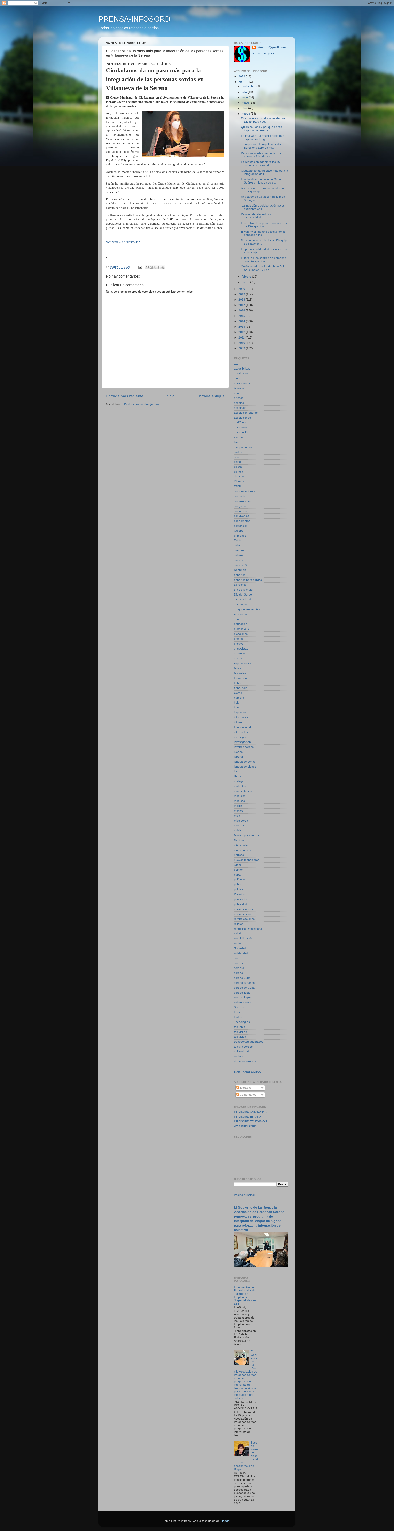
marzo (246, 113)
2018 (242, 299)
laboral (238, 756)
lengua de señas (244, 761)
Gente (238, 692)
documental (241, 604)
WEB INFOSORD (245, 1126)
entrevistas (241, 648)
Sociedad (240, 948)
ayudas (238, 437)
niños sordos (242, 850)
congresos (240, 506)
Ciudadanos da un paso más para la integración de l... (264, 172)
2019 (242, 294)
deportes (239, 574)
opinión (238, 869)
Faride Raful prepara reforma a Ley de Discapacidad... (264, 225)
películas (239, 879)
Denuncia (240, 570)
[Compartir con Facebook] (159, 267)
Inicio (170, 396)
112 (236, 363)
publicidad (240, 904)
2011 (241, 337)
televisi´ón (240, 1031)
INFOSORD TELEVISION (250, 1121)
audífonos (240, 422)
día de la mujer (243, 589)
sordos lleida (242, 992)
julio (245, 92)
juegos (238, 751)
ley (236, 771)
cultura (238, 555)
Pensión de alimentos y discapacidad (256, 216)
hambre (239, 697)
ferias (237, 668)
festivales (240, 673)
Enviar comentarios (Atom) (141, 404)
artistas (238, 397)
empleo (239, 638)
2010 (242, 342)
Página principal (244, 1194)
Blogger (225, 1520)
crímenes (240, 535)
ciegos (238, 466)
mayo (246, 102)
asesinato (240, 407)
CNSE (238, 486)
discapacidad (242, 599)
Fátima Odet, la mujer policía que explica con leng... (262, 137)
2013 (242, 326)
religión (238, 923)
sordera (239, 968)
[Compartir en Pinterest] (163, 267)
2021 (242, 81)
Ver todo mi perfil (263, 53)
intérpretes (241, 732)
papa (237, 874)
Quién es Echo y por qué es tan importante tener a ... (261, 128)
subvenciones (243, 1002)
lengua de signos (245, 766)
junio (245, 97)
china (237, 461)
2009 (242, 348)
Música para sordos (247, 835)
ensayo (238, 643)
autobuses (240, 427)
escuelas (239, 653)
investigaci (240, 737)
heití (236, 702)
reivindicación (243, 914)
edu (236, 619)
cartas (238, 452)
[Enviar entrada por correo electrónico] (140, 267)
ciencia (238, 471)
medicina (240, 796)
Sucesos (239, 1007)
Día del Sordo (243, 594)
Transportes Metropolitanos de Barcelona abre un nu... (261, 146)
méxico (238, 810)
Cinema (239, 481)
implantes (240, 712)
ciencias (239, 476)
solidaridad (241, 953)
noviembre (249, 86)
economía (240, 614)
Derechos (240, 584)
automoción (241, 432)
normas (239, 854)
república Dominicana (248, 928)
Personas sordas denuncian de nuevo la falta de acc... (261, 155)
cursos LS (240, 565)
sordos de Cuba (244, 987)
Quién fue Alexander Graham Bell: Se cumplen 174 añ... (263, 268)
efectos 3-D (241, 628)
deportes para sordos (248, 579)
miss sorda (241, 820)
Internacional (242, 727)
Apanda (239, 388)
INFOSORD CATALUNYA (250, 1111)
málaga (239, 781)
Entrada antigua (211, 396)
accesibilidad (242, 368)
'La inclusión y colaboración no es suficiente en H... (263, 207)
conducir (239, 496)
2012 (242, 332)
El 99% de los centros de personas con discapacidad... (263, 259)
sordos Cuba (242, 977)
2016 (242, 310)
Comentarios (247, 1094)
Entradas (245, 1087)
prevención (241, 899)
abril (245, 108)
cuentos (239, 550)
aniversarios (242, 383)
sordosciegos (242, 997)
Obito (237, 864)
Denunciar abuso (247, 1072)
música (238, 830)
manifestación (243, 791)
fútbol (237, 683)
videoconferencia (245, 1061)
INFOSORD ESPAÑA (247, 1116)
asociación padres (246, 412)
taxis (237, 1012)
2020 (242, 288)
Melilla (238, 805)
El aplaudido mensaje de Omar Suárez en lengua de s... (261, 181)
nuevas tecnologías (246, 859)
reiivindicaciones (244, 909)
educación (240, 623)
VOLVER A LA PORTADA (123, 242)
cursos (238, 560)
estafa (238, 658)
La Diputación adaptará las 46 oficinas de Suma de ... (260, 163)
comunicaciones (244, 491)
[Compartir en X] (155, 267)
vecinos (239, 1056)
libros (237, 776)
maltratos (240, 786)
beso (237, 442)
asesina (239, 402)
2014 (242, 321)
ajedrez (239, 378)
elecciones (241, 633)
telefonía (239, 1026)
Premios (239, 894)
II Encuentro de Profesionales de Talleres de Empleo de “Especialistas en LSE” (245, 1295)
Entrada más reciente (124, 396)
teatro (238, 1017)
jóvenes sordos (244, 746)
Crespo (238, 530)
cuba (237, 545)
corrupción (241, 525)
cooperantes (242, 520)
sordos (238, 972)
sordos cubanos (244, 982)
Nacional (239, 840)
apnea (238, 393)
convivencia (241, 516)
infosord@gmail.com (271, 47)
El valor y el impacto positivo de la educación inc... (263, 233)
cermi (237, 457)
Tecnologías (242, 1022)
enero (246, 282)
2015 (242, 315)
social (237, 943)
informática (241, 717)
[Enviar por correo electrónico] (147, 267)
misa (237, 815)
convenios (240, 511)
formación (240, 678)
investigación (242, 742)
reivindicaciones (244, 918)
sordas (238, 963)
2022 (242, 76)
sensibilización (243, 938)
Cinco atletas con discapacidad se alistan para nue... (263, 120)
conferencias (242, 501)
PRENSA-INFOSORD (134, 19)
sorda (237, 958)
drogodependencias (247, 609)
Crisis (237, 540)
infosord (239, 722)
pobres (238, 884)
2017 (242, 305)
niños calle (241, 845)
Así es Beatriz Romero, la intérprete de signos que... (264, 190)
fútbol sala (240, 688)
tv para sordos (243, 1046)
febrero (247, 276)
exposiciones (242, 663)
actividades (241, 373)
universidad (241, 1051)
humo (237, 707)
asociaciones (242, 417)
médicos (239, 800)
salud (237, 933)
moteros (239, 825)
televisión (240, 1036)
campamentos (243, 447)
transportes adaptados (248, 1041)
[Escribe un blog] (151, 267)
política (238, 889)
